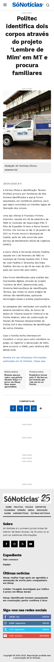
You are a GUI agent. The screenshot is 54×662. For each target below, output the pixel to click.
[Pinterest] (27, 408)
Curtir (45, 617)
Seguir (45, 623)
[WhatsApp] (34, 408)
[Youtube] (30, 544)
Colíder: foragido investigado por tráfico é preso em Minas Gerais (26, 590)
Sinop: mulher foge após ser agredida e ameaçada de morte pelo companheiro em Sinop (25, 580)
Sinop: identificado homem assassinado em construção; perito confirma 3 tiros (25, 599)
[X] (20, 408)
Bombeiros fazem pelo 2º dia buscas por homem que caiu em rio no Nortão (38, 380)
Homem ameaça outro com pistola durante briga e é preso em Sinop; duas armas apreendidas (13, 381)
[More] (41, 408)
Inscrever (44, 636)
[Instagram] (14, 544)
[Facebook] (13, 408)
